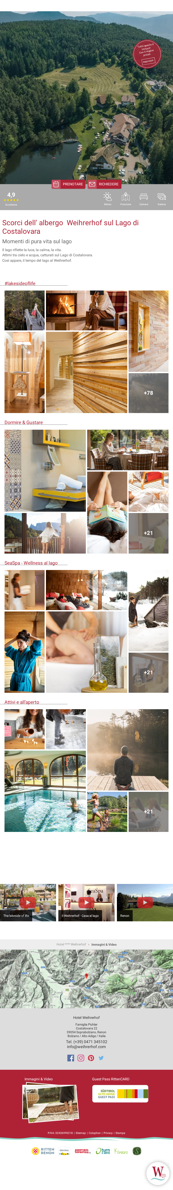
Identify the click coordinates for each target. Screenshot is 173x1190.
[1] (157, 1173)
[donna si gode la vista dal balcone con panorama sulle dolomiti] (45, 533)
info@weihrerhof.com (86, 1047)
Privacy (108, 1133)
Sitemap (81, 1133)
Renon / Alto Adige (64, 1151)
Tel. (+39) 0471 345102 (86, 1042)
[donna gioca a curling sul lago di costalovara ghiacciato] (66, 729)
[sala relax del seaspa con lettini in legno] (25, 372)
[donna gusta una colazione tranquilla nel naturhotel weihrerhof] (127, 450)
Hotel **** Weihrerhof (71, 944)
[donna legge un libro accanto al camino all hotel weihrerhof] (86, 311)
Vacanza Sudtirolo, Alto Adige (43, 1151)
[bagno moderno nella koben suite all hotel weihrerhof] (45, 471)
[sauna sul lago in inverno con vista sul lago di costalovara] (86, 590)
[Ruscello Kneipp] (107, 812)
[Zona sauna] (25, 590)
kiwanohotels (121, 1151)
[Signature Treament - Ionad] (86, 652)
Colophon (95, 1133)
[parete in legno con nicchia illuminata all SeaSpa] (149, 331)
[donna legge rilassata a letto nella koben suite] (107, 513)
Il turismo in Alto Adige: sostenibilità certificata (136, 1151)
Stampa (120, 1133)
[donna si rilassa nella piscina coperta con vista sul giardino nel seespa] (45, 791)
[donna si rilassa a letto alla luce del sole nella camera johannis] (149, 492)
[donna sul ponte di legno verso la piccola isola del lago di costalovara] (25, 311)
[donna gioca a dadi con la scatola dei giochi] (25, 729)
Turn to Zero (103, 1151)
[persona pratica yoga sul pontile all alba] (127, 749)
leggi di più (148, 61)
